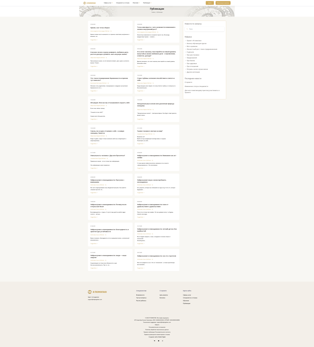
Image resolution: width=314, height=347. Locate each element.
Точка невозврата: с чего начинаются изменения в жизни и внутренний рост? (156, 28)
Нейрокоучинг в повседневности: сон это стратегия (156, 256)
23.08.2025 (139, 152)
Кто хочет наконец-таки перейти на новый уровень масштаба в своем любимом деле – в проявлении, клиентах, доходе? (156, 54)
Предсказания (192, 58)
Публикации (146, 3)
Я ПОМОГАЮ (152, 318)
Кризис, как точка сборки (99, 28)
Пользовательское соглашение (157, 327)
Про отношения (192, 66)
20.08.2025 (92, 177)
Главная (153, 12)
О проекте (188, 82)
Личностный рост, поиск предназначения (202, 49)
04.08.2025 (139, 201)
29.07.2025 (139, 252)
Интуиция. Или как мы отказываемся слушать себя (109, 103)
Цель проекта (164, 295)
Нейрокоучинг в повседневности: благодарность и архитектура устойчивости (109, 230)
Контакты (162, 298)
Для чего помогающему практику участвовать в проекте (202, 91)
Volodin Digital (161, 337)
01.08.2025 (92, 226)
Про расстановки (193, 55)
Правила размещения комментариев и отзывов (157, 334)
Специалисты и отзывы (122, 3)
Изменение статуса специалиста (196, 86)
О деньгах (190, 52)
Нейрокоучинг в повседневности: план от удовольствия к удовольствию (152, 205)
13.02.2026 (139, 75)
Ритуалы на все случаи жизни (197, 69)
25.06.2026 (92, 24)
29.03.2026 (139, 48)
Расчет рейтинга (141, 300)
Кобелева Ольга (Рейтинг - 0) (145, 160)
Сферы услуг (107, 3)
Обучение (135, 3)
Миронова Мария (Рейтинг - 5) (98, 57)
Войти (209, 3)
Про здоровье (192, 63)
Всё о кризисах (192, 46)
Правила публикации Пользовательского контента (157, 332)
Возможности (140, 295)
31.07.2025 (139, 226)
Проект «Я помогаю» (194, 41)
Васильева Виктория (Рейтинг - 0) (99, 83)
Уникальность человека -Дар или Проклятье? (107, 155)
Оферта (157, 324)
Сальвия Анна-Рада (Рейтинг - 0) (145, 134)
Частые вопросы (141, 298)
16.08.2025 (92, 201)
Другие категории (193, 72)
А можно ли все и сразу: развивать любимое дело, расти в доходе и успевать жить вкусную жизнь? (109, 53)
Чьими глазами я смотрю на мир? (150, 131)
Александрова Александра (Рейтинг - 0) (101, 31)
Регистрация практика (223, 3)
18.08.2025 (139, 177)
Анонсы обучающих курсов (196, 43)
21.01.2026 (139, 128)
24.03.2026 (92, 75)
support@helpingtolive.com (95, 299)
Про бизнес (191, 61)
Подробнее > (94, 40)
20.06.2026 (92, 48)
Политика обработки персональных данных (157, 329)
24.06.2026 (139, 24)
